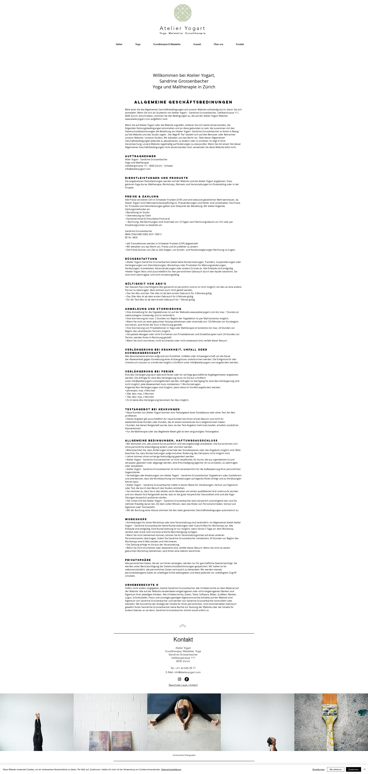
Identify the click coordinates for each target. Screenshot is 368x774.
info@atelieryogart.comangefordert (151, 381)
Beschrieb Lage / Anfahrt (183, 685)
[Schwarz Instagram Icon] (179, 679)
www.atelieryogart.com (137, 119)
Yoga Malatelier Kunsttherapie (183, 33)
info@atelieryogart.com (138, 169)
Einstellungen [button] (319, 769)
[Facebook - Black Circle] (187, 679)
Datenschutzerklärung (171, 769)
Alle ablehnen (335, 769)
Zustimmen (353, 769)
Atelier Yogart (183, 28)
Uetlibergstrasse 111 (183, 657)
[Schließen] (364, 769)
